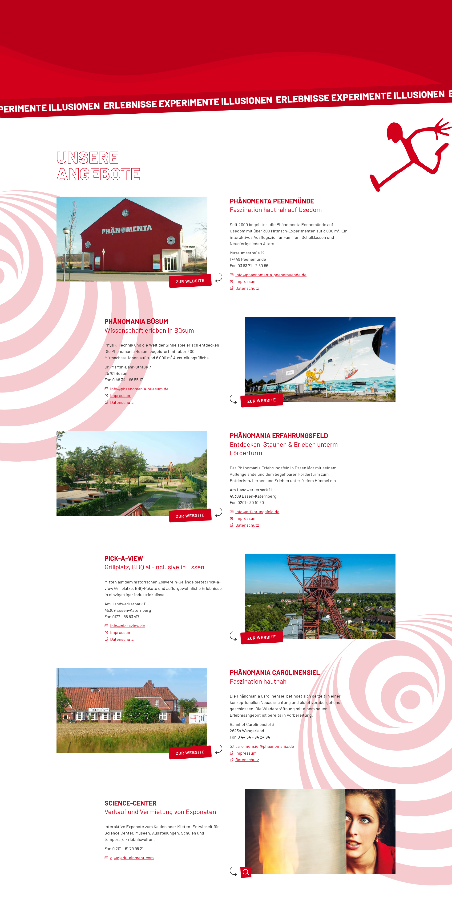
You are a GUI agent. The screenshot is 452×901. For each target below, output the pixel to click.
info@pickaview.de (127, 625)
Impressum (246, 281)
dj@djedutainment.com (132, 857)
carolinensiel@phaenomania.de (264, 746)
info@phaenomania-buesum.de (139, 388)
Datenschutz (247, 288)
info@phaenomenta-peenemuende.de (271, 274)
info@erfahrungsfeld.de (257, 511)
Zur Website (190, 281)
